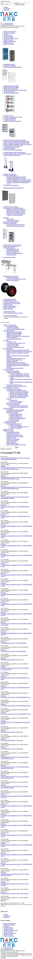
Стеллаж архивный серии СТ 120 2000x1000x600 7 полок (16, 697)
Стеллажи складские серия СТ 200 (16, 343)
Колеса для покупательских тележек (16, 444)
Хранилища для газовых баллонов (19, 394)
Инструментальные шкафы (14, 403)
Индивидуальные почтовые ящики (16, 362)
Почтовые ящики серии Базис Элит (16, 358)
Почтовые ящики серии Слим (14, 359)
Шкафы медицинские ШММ (14, 333)
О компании (7, 8)
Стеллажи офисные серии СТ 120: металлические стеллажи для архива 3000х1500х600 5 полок (16, 478)
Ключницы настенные (12, 421)
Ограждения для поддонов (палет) (19, 407)
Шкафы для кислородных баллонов (19, 391)
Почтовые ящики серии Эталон (15, 368)
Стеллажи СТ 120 (11, 341)
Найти (16, 447)
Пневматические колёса (13, 432)
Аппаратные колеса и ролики (14, 435)
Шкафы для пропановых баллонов (19, 393)
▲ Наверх (3, 957)
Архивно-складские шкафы (14, 389)
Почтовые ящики (8, 348)
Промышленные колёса (13, 433)
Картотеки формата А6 (16, 416)
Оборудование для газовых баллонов (16, 390)
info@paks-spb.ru (8, 24)
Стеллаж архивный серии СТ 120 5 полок (12, 740)
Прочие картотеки (14, 419)
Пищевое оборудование (10, 422)
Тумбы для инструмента (16, 401)
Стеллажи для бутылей (13, 346)
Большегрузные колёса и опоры (15, 436)
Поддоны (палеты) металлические (19, 405)
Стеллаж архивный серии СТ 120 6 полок (12, 732)
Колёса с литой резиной (13, 439)
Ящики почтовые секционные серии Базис (18, 350)
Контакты (6, 10)
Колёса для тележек (9, 430)
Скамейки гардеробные (13, 327)
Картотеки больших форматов (18, 418)
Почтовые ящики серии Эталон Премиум (18, 364)
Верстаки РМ (13, 400)
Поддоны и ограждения (13, 404)
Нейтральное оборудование (14, 423)
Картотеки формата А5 (16, 415)
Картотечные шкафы (12, 412)
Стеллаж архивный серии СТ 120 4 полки (12, 748)
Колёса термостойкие (12, 440)
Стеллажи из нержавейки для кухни (19, 426)
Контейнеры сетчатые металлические (16, 386)
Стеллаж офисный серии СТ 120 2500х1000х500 (13, 651)
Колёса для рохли (11, 442)
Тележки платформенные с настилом (19, 373)
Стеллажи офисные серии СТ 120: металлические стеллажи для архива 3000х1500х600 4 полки (16, 487)
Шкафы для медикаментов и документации (18, 336)
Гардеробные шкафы (12, 326)
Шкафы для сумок (8, 429)
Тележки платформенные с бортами (19, 375)
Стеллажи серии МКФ (12, 344)
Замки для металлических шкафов (16, 329)
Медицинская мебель (9, 330)
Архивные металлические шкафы (15, 410)
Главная (6, 7)
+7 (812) (8, 23)
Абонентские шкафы (12, 361)
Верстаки (9, 398)
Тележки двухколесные (13, 371)
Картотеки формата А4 (16, 414)
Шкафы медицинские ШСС (14, 334)
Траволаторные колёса (12, 443)
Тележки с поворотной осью (14, 384)
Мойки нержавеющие (15, 425)
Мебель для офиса (8, 408)
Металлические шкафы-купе (14, 411)
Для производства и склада (11, 387)
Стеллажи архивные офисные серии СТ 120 (12, 659)
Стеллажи (6, 340)
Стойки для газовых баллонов (18, 397)
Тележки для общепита (16, 428)
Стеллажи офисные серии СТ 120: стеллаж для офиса (15, 893)
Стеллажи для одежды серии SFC (15, 347)
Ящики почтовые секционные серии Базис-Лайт (19, 351)
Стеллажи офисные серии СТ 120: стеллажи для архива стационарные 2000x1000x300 (15, 458)
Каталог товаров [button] (5, 322)
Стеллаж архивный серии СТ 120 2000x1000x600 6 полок (16, 705)
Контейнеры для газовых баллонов (19, 396)
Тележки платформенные (13, 372)
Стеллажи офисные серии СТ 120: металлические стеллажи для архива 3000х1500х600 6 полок (16, 468)
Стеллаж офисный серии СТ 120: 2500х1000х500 (13, 643)
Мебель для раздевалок (10, 325)
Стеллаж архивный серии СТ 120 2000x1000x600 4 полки (16, 714)
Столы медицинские (12, 337)
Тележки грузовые (8, 369)
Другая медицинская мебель (14, 339)
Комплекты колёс (11, 437)
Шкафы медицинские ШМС (14, 332)
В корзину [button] (3, 466)
